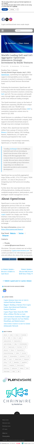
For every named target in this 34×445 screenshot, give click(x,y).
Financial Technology (8, 353)
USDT (29, 109)
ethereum (6, 350)
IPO (28, 356)
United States (7, 371)
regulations (24, 362)
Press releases (26, 66)
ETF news (4, 429)
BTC (4, 338)
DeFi (2, 94)
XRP (18, 371)
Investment (22, 356)
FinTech (17, 353)
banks (11, 335)
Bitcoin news (5, 420)
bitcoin (17, 335)
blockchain (23, 335)
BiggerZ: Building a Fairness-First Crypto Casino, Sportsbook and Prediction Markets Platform (17, 307)
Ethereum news (6, 423)
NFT (10, 362)
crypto (3, 214)
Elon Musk (19, 347)
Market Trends (18, 359)
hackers (5, 356)
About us (4, 433)
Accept (4, 9)
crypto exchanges (8, 344)
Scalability (11, 365)
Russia (5, 365)
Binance (4, 132)
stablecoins (14, 368)
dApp (15, 344)
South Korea (6, 368)
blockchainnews (15, 66)
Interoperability (13, 356)
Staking (21, 368)
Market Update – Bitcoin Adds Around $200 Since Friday (26, 271)
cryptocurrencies (7, 341)
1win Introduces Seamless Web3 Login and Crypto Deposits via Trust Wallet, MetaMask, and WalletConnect (16, 319)
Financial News (20, 350)
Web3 (13, 371)
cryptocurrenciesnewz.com (20, 251)
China (14, 338)
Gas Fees (24, 353)
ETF (25, 347)
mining (5, 362)
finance (12, 350)
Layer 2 (10, 359)
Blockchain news (6, 426)
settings (15, 6)
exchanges (13, 149)
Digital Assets (11, 347)
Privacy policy (6, 436)
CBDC (9, 338)
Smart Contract (20, 365)
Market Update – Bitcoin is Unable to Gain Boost (8, 271)
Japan (5, 359)
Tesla (27, 368)
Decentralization (23, 344)
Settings (12, 9)
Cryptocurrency (17, 341)
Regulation (16, 362)
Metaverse (26, 359)
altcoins (5, 335)
